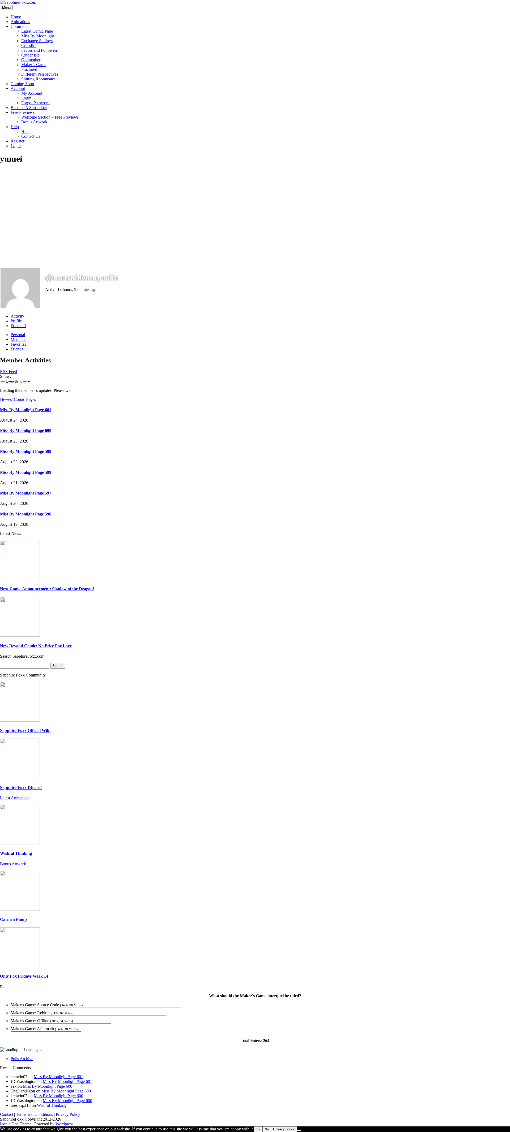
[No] (299, 1130)
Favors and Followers (39, 50)
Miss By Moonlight (37, 36)
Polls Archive (22, 1058)
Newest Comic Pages (18, 399)
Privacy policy (284, 1129)
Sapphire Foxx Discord (21, 787)
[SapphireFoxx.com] (18, 2)
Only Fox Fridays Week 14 (24, 976)
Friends (18, 325)
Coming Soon (22, 83)
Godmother (30, 60)
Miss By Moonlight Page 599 (25, 451)
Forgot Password (35, 103)
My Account (31, 93)
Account (18, 88)
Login (26, 98)
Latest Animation (14, 798)
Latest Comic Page (37, 31)
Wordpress (64, 1124)
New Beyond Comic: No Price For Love (36, 646)
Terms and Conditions (34, 1114)
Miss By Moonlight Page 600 (25, 430)
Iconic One (9, 1124)
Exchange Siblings (37, 40)
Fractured (29, 69)
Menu (6, 8)
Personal (18, 334)
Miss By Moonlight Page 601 (25, 409)
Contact (7, 1114)
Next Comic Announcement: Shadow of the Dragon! (47, 589)
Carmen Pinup (13, 919)
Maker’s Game (33, 64)
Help (15, 126)
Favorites (18, 344)
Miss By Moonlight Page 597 (25, 493)
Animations (20, 21)
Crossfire (28, 45)
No (267, 1129)
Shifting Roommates (38, 79)
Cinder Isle (30, 55)
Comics (17, 26)
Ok (258, 1129)
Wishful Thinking (16, 853)
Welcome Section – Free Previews (50, 117)
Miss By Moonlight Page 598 (25, 472)
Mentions (18, 339)
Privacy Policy (68, 1114)
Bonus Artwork (34, 122)
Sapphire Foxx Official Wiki (25, 730)
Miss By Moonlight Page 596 (25, 514)
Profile (16, 321)
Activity (17, 316)
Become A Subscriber (29, 107)
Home (16, 17)
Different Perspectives (39, 74)
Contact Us (30, 136)
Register (17, 141)
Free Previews (23, 112)
